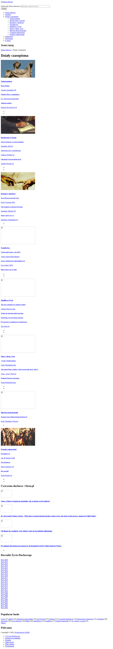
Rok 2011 (4, 590)
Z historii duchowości (17, 32)
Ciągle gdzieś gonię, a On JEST (10, 252)
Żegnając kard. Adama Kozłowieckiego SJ (14, 417)
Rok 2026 (4, 560)
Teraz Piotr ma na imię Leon (10, 198)
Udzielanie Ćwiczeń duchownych (11, 159)
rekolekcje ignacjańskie (25, 619)
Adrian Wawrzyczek (8, 309)
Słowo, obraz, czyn (16, 29)
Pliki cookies (9, 644)
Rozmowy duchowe (17, 23)
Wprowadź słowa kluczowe (11, 6)
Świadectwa (14, 25)
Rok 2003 (4, 606)
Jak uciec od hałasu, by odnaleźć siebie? (13, 304)
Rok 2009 (4, 594)
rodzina (51, 619)
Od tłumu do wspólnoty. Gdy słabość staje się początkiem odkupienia (26, 531)
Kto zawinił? (5, 471)
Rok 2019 (4, 574)
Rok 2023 (4, 566)
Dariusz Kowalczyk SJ (9, 107)
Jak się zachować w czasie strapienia (12, 142)
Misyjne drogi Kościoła (18, 31)
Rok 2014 (4, 584)
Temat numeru (15, 19)
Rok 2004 (4, 604)
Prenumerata (9, 646)
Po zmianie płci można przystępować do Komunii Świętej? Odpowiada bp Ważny (31, 546)
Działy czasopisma (11, 17)
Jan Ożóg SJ (5, 326)
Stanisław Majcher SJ (8, 211)
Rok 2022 (4, 568)
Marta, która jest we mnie (9, 269)
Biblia (27, 621)
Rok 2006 (4, 600)
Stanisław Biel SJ (7, 146)
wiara (3, 619)
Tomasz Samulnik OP (8, 90)
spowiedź (4, 621)
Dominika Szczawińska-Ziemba (12, 318)
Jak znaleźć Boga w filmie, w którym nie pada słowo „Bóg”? (19, 369)
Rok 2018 (4, 576)
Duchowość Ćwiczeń (17, 21)
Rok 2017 (4, 578)
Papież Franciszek (62, 621)
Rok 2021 (4, 570)
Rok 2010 (4, 592)
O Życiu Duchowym (12, 636)
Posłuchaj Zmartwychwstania (10, 378)
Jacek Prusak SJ (6, 475)
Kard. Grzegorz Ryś (8, 202)
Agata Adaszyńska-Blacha (10, 257)
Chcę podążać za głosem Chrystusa (12, 207)
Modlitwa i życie (15, 27)
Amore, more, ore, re (7, 215)
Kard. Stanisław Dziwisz (9, 421)
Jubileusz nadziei (6, 103)
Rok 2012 (4, 588)
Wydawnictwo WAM (22, 632)
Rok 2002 (4, 608)
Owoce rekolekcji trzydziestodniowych (13, 261)
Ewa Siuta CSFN (7, 265)
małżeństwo (37, 621)
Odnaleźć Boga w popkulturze (10, 94)
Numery (8, 15)
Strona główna (10, 13)
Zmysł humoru (5, 462)
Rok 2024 (4, 564)
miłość (10, 619)
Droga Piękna (5, 86)
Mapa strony (9, 642)
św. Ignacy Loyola (78, 621)
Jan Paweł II (41, 619)
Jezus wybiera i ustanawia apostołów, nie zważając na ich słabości (25, 501)
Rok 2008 (4, 596)
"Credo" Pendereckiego (8, 361)
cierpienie (100, 619)
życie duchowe (16, 621)
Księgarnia (9, 38)
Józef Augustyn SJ (7, 467)
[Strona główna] (7, 2)
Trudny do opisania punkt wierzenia (12, 313)
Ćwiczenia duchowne (65, 619)
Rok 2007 (4, 598)
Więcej (3, 623)
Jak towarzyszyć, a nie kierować (11, 150)
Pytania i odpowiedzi (17, 34)
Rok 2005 (4, 602)
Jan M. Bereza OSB (8, 458)
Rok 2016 (4, 580)
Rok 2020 (4, 572)
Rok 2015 (4, 582)
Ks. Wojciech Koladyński (10, 99)
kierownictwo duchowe (85, 619)
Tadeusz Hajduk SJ (7, 155)
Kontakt (8, 640)
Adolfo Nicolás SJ (7, 164)
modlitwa (48, 621)
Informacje (9, 36)
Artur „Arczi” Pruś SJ (8, 374)
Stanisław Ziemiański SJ (9, 220)
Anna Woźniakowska (8, 365)
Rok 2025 (4, 562)
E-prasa (8, 40)
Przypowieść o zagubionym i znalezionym (14, 322)
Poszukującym (5, 454)
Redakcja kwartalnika (12, 638)
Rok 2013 (4, 586)
